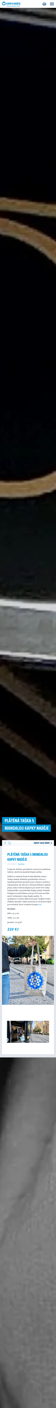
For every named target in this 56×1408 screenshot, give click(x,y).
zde (39, 904)
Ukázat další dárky (42, 843)
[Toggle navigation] (51, 4)
